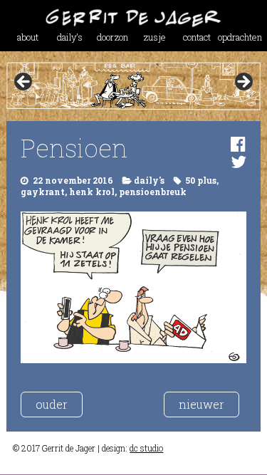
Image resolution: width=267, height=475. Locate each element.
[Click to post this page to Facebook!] (238, 143)
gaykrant (43, 191)
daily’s (70, 37)
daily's (149, 180)
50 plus (200, 180)
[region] (133, 86)
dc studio (146, 448)
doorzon (112, 37)
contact (197, 37)
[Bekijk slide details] (133, 86)
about (27, 37)
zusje (154, 37)
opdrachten (239, 37)
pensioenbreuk (153, 191)
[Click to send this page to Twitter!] (238, 161)
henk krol (92, 191)
